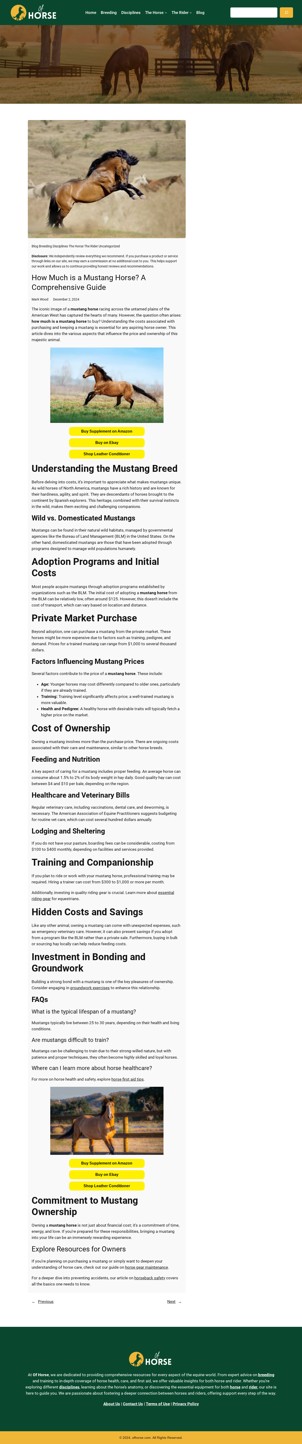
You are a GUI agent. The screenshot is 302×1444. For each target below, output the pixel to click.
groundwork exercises (90, 987)
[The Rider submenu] (190, 12)
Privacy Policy (186, 1403)
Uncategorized (109, 246)
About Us (111, 1403)
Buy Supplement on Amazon (106, 431)
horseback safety (149, 1278)
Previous (46, 1301)
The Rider (91, 246)
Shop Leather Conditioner (107, 454)
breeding (266, 1374)
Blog (35, 246)
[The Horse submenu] (166, 12)
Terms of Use (158, 1403)
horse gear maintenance (146, 1267)
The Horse (76, 246)
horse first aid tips (127, 1079)
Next (171, 1301)
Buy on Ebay (106, 443)
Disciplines (60, 246)
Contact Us (133, 1403)
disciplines (69, 1387)
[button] (107, 431)
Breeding (45, 246)
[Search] (286, 12)
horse (235, 1387)
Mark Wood (40, 299)
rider (253, 1387)
